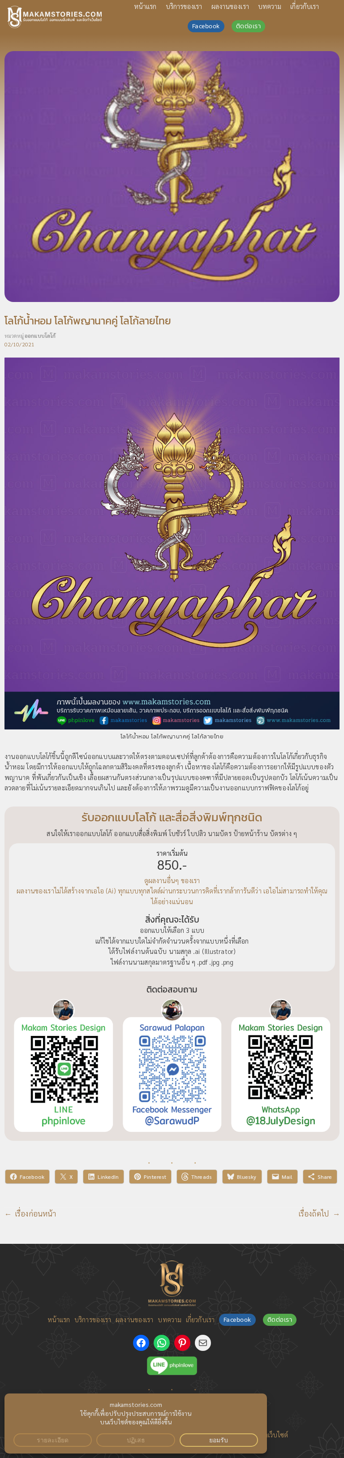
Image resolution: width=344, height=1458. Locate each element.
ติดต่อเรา (248, 26)
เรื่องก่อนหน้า (35, 1213)
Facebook (206, 26)
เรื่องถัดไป (314, 1213)
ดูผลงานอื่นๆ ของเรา (172, 880)
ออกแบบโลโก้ (40, 335)
